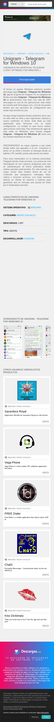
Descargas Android (11, 707)
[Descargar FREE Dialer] (27, 493)
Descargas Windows (28, 707)
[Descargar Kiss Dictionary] (27, 595)
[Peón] (27, 18)
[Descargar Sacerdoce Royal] (27, 391)
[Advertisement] (27, 280)
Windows (36, 207)
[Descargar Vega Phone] (27, 442)
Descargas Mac (16, 709)
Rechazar (35, 717)
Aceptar (46, 717)
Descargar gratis (27, 79)
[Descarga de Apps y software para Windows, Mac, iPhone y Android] (4, 4)
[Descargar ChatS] (27, 544)
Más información (43, 713)
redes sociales (26, 215)
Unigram (29, 239)
